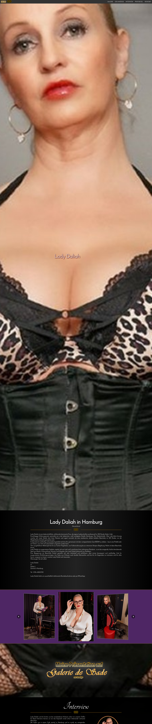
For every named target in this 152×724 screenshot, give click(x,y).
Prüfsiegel (139, 1)
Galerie (110, 1)
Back (3, 1)
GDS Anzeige (119, 1)
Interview (129, 1)
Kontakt (148, 1)
